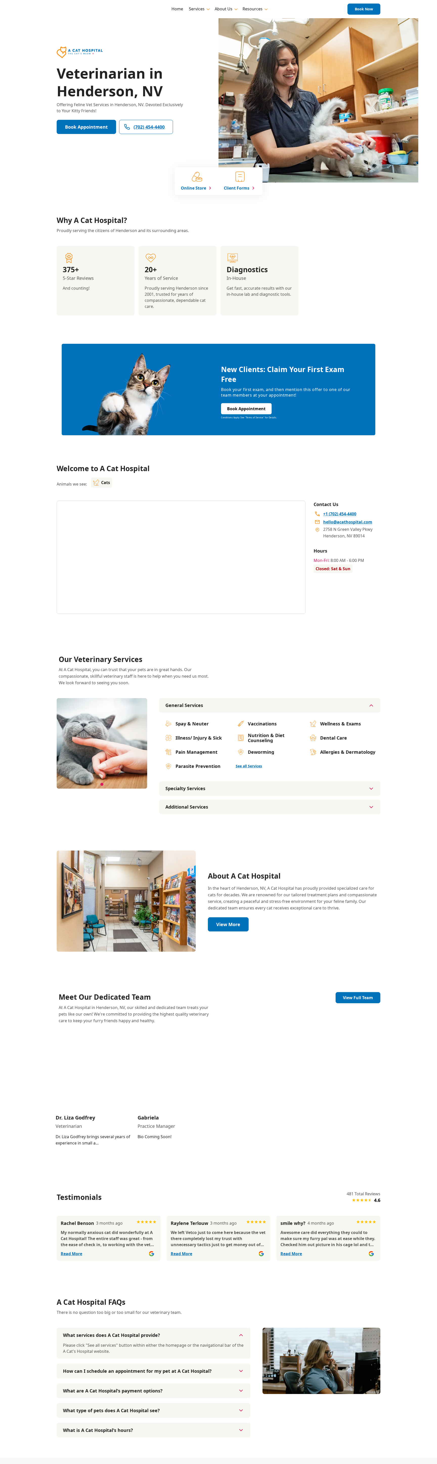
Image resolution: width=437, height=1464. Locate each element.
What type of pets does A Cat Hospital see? (111, 1410)
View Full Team (358, 997)
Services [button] (197, 9)
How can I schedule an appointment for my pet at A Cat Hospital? (137, 1371)
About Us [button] (223, 9)
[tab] (101, 784)
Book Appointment (86, 127)
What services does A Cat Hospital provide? (111, 1335)
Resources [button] (253, 9)
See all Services (249, 766)
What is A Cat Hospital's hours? (98, 1430)
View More (228, 924)
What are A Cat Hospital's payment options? (113, 1391)
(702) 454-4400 (149, 127)
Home (177, 9)
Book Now (364, 9)
